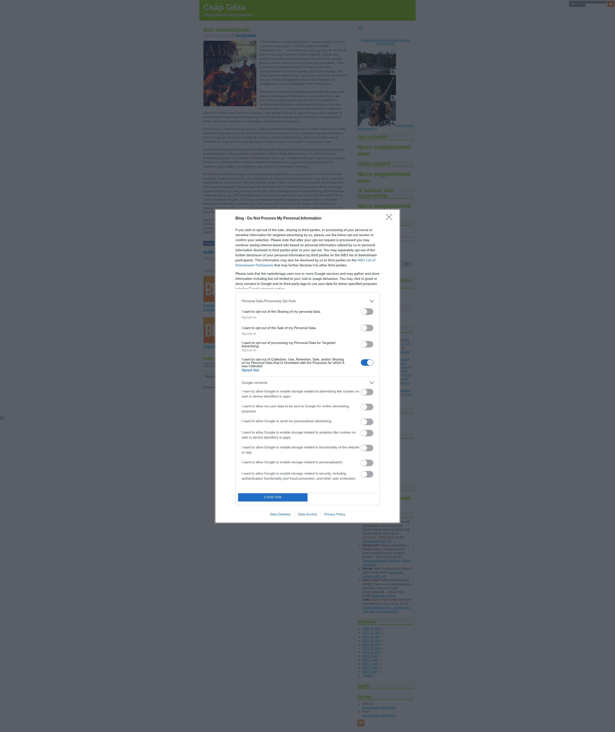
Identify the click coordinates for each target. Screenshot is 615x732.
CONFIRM (273, 497)
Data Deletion (280, 514)
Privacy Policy (334, 514)
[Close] (390, 218)
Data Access (307, 514)
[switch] (367, 311)
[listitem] (307, 301)
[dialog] (307, 366)
